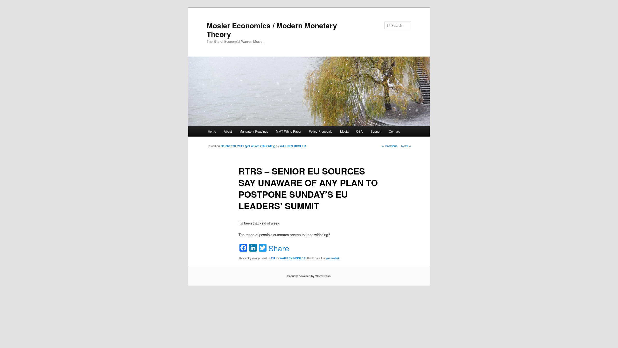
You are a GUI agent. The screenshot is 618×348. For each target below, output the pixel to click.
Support (376, 131)
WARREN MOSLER (293, 146)
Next (406, 146)
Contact (394, 131)
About (228, 131)
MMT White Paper (288, 131)
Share (278, 248)
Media (344, 131)
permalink (333, 258)
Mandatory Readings (253, 131)
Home (212, 131)
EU (273, 258)
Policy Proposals (320, 131)
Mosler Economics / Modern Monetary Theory (272, 29)
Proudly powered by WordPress (309, 276)
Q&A (359, 131)
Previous (390, 146)
